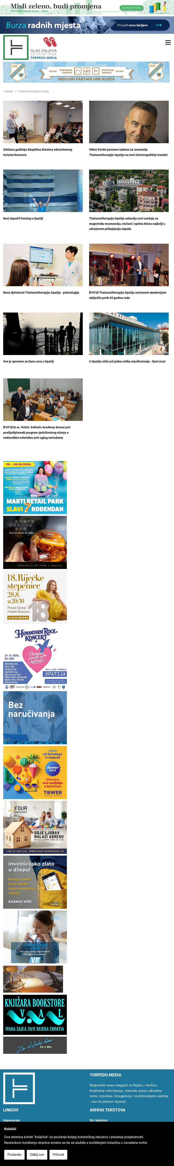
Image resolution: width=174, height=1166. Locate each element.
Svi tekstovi (99, 1120)
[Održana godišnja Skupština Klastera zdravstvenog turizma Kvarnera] (43, 127)
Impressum (11, 1120)
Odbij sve (37, 1154)
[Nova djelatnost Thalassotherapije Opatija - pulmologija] (43, 270)
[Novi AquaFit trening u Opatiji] (43, 204)
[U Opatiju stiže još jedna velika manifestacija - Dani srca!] (129, 339)
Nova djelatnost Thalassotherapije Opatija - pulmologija (41, 292)
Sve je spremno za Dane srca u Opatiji (28, 361)
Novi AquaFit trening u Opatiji (23, 218)
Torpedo (8, 91)
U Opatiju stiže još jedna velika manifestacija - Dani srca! (127, 361)
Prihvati (58, 1154)
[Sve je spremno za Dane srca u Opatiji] (43, 338)
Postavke (14, 1154)
